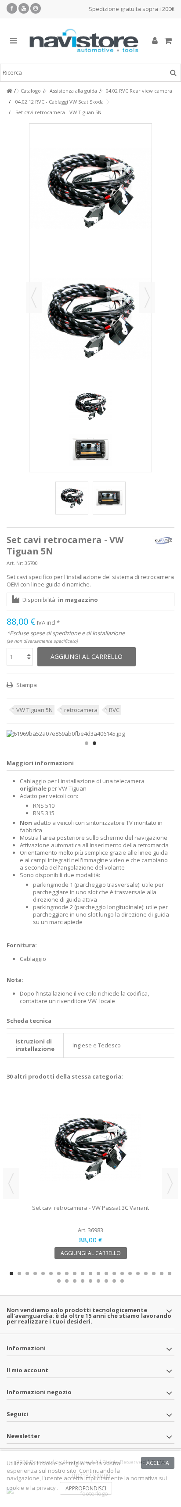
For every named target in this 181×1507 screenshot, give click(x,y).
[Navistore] (84, 41)
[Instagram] (35, 8)
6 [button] (51, 1273)
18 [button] (146, 1273)
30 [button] (122, 1281)
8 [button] (67, 1273)
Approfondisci (85, 1488)
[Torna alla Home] (9, 91)
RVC (114, 710)
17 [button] (138, 1273)
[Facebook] (12, 8)
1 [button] (86, 743)
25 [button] (82, 1281)
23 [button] (67, 1281)
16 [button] (130, 1273)
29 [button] (114, 1281)
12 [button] (98, 1273)
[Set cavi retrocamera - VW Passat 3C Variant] (90, 1147)
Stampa (26, 685)
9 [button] (74, 1273)
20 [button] (161, 1273)
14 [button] (114, 1273)
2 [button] (94, 743)
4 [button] (35, 1273)
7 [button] (59, 1273)
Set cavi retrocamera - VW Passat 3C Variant (90, 1208)
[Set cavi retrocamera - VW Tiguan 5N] (72, 498)
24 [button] (74, 1281)
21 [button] (169, 1273)
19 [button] (154, 1273)
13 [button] (106, 1273)
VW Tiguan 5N (34, 710)
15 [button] (122, 1273)
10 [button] (82, 1273)
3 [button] (27, 1273)
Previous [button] (11, 1183)
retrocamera (81, 710)
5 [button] (43, 1273)
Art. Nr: (15, 563)
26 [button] (90, 1281)
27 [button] (98, 1281)
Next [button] (170, 1183)
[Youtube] (23, 8)
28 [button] (106, 1281)
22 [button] (59, 1281)
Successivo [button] (147, 297)
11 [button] (90, 1273)
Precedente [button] (34, 297)
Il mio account (27, 1370)
